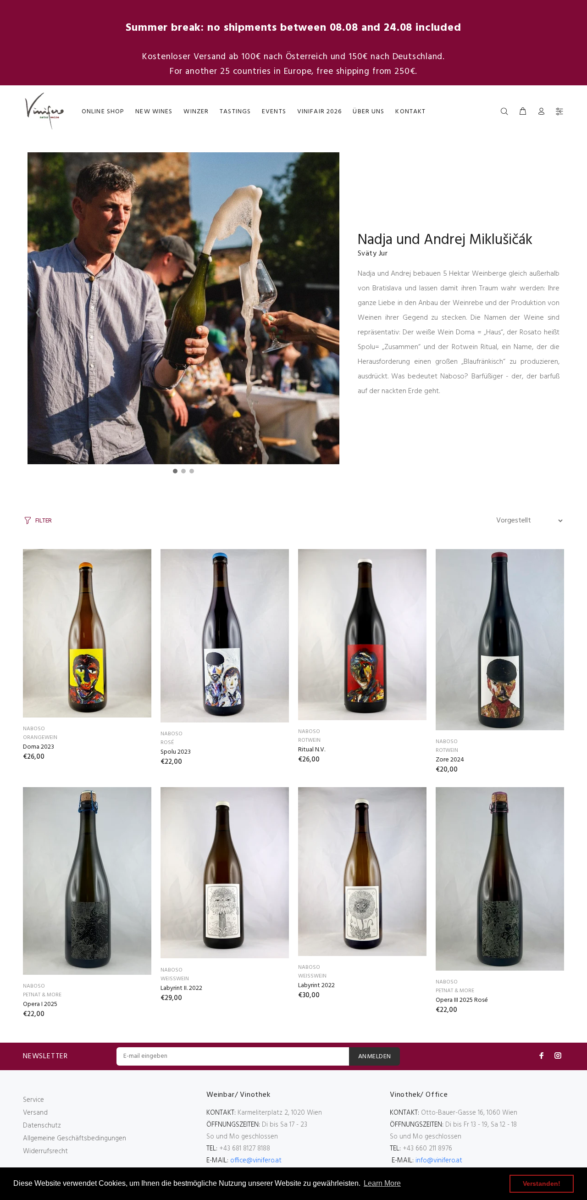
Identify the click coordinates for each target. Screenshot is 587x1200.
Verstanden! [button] (541, 1183)
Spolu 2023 (176, 752)
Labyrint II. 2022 (181, 988)
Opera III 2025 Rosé (462, 1000)
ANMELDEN (374, 1056)
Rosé (167, 742)
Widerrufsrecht (45, 1151)
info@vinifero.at (438, 1160)
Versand (35, 1112)
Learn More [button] (382, 1183)
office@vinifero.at (256, 1160)
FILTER (43, 521)
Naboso (34, 728)
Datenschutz (42, 1125)
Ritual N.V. (311, 749)
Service (33, 1100)
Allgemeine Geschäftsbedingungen (74, 1138)
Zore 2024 (450, 760)
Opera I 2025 (40, 1004)
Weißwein (175, 978)
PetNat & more (42, 995)
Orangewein (40, 737)
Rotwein (309, 740)
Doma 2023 (38, 747)
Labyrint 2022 (316, 985)
